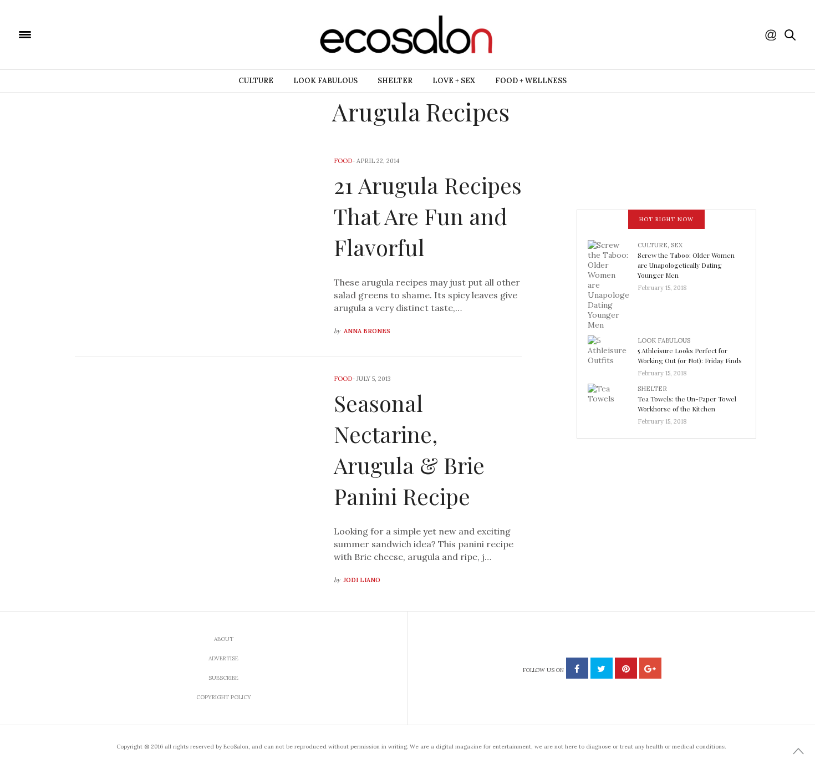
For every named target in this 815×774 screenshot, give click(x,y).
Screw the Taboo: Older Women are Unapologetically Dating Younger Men (686, 265)
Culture (255, 80)
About (223, 639)
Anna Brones (367, 331)
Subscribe (223, 677)
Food (343, 161)
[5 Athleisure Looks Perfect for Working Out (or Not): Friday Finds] (613, 353)
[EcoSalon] (91, 33)
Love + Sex (453, 80)
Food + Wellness (531, 80)
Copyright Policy (223, 697)
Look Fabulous (325, 80)
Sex (676, 245)
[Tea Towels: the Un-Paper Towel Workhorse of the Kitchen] (613, 401)
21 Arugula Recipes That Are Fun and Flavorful (428, 216)
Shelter (395, 80)
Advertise (223, 658)
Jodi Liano (362, 580)
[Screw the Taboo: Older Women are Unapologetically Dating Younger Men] (613, 284)
